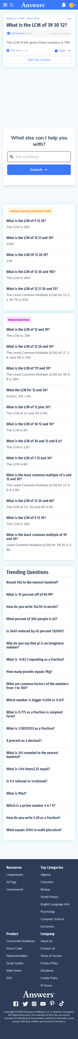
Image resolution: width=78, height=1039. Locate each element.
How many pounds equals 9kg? (29, 671)
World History (49, 897)
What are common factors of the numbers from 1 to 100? (37, 686)
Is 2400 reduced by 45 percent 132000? (35, 631)
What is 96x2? (16, 793)
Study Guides (14, 963)
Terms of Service (51, 956)
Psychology (48, 911)
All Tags (11, 882)
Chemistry (47, 882)
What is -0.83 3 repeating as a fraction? (35, 659)
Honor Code (14, 948)
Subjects (11, 18)
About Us (47, 941)
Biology (45, 889)
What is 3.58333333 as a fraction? (30, 728)
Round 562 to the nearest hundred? (32, 582)
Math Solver (14, 970)
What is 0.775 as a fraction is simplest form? (34, 714)
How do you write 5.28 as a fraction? (33, 818)
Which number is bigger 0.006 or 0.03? (35, 700)
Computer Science (52, 919)
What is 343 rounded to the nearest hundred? (32, 755)
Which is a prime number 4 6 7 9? (30, 805)
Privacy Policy (49, 963)
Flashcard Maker (17, 956)
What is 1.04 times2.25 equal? (28, 769)
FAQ (9, 978)
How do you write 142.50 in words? (32, 607)
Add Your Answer (39, 60)
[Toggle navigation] (5, 5)
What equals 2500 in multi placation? (34, 830)
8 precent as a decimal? (24, 740)
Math (21, 18)
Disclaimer (47, 970)
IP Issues (46, 985)
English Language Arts (55, 904)
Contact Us (48, 948)
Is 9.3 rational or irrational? (26, 781)
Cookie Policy (49, 978)
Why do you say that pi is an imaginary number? (35, 645)
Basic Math (33, 18)
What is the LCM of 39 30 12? (36, 25)
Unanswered (14, 889)
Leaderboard (14, 875)
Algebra (46, 875)
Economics (47, 926)
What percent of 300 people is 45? (31, 619)
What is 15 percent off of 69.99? (29, 594)
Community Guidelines (20, 941)
